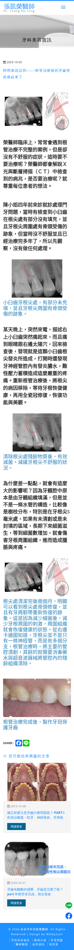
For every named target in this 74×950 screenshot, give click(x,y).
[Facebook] (69, 916)
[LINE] (69, 906)
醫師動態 (22, 944)
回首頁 (53, 944)
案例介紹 (40, 940)
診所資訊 (38, 944)
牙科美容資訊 (20, 940)
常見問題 (57, 940)
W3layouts (54, 934)
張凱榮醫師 (19, 8)
